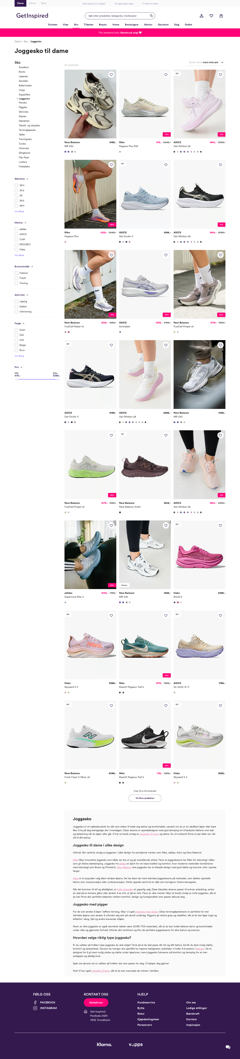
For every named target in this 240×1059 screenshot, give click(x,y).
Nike (75, 859)
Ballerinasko (25, 85)
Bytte (140, 1008)
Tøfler (22, 134)
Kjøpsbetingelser (148, 1019)
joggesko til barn (100, 970)
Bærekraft (192, 1013)
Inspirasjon (193, 1025)
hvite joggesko (125, 889)
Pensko (23, 102)
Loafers (23, 162)
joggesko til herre (149, 834)
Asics (76, 878)
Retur (140, 1013)
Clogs (22, 90)
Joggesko (24, 98)
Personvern (144, 1025)
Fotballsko (24, 166)
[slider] (16, 379)
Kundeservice (146, 1002)
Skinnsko (23, 111)
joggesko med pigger (146, 911)
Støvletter (24, 120)
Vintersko (24, 148)
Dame (18, 41)
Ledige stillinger (196, 1008)
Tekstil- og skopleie (29, 125)
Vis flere (19, 211)
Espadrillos (24, 94)
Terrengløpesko (27, 130)
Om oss (191, 1002)
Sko (26, 41)
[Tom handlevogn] (221, 15)
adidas (122, 863)
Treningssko (25, 139)
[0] (211, 15)
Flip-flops (24, 157)
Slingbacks (24, 152)
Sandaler (23, 80)
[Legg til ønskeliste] (111, 74)
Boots (22, 71)
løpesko (200, 948)
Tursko (22, 143)
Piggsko (23, 107)
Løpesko (23, 76)
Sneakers (24, 67)
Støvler (23, 116)
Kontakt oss (96, 1002)
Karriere (191, 1019)
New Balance (124, 867)
